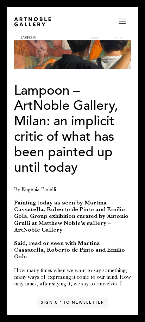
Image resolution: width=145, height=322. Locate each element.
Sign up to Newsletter (72, 302)
